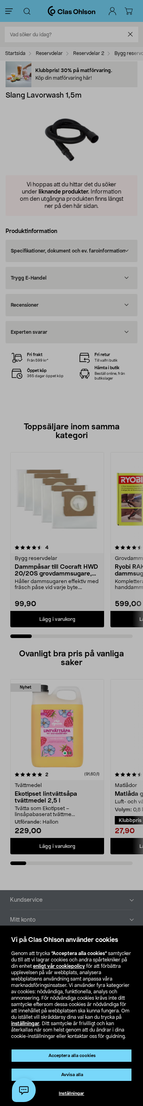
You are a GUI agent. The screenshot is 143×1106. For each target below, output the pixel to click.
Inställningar (71, 1093)
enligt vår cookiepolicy (59, 966)
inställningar (25, 1023)
